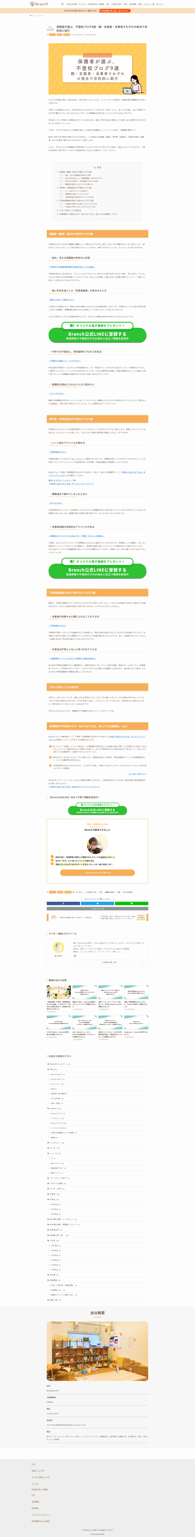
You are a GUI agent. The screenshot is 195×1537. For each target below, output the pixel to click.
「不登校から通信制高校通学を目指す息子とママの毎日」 (72, 266)
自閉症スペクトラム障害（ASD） (64, 1295)
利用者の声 (56, 1229)
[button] (63, 903)
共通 (54, 1089)
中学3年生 (56, 1214)
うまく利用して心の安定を (70, 210)
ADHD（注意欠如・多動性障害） (64, 1285)
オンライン (79, 892)
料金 (125, 4)
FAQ (107, 4)
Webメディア (57, 1163)
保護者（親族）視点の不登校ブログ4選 (75, 172)
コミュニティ (57, 1084)
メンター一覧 (149, 4)
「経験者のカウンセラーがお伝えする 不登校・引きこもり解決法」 (76, 536)
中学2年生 (56, 1209)
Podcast (55, 1108)
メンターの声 (57, 1188)
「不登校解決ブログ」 (58, 452)
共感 (118, 892)
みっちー (59, 955)
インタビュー (57, 1118)
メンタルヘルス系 (58, 1128)
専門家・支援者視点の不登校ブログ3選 (75, 187)
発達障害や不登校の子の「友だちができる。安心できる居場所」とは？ (88, 214)
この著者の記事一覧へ (109, 962)
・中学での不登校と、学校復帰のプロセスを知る (81, 181)
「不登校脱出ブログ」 (58, 625)
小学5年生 (56, 1265)
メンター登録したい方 (41, 1477)
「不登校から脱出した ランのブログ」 (65, 360)
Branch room (57, 1079)
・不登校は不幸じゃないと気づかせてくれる (79, 206)
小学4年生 (56, 1260)
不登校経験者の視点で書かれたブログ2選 (76, 200)
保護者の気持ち (109, 892)
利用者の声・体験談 (96, 4)
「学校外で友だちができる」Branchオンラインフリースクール (74, 786)
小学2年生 (56, 1250)
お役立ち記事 (71, 4)
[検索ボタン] (62, 4)
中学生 (54, 1199)
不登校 (59, 35)
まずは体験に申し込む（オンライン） (114, 10)
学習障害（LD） (58, 1290)
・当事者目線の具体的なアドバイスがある (79, 197)
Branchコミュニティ (60, 1064)
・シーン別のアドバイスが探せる (75, 191)
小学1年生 (56, 1245)
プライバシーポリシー (41, 1514)
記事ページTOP (38, 1470)
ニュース (52, 35)
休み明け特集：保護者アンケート (65, 1224)
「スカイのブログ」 (57, 393)
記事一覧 (66, 35)
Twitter (95, 1530)
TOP (33, 1464)
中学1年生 (56, 1204)
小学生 (54, 1240)
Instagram (103, 1530)
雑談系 (54, 1137)
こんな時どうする (91, 892)
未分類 (54, 1274)
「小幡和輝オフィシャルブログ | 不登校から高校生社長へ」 (73, 658)
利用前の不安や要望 (59, 1093)
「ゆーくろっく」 (77, 458)
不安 (100, 892)
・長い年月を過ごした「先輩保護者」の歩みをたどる (83, 178)
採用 (140, 4)
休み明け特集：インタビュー (63, 1219)
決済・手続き (57, 1103)
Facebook (87, 1530)
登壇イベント (57, 1173)
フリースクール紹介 (60, 1178)
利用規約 (35, 1508)
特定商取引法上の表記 (41, 1521)
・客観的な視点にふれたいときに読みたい (79, 184)
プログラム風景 (58, 1183)
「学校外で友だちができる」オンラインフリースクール (71, 483)
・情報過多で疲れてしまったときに (76, 194)
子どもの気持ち (127, 892)
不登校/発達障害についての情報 (64, 1132)
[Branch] (39, 4)
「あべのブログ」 (56, 503)
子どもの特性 (57, 1098)
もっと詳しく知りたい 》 (137, 774)
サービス (82, 4)
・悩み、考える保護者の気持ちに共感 (77, 175)
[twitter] (75, 955)
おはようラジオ (58, 1123)
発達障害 (55, 1280)
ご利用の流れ (116, 4)
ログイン (159, 4)
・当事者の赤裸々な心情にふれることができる (80, 204)
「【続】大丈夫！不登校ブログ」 (62, 299)
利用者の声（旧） (59, 1235)
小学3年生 (56, 1255)
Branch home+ (58, 1074)
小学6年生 (56, 1269)
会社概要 (132, 4)
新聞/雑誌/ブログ (58, 1168)
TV (53, 1158)
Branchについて (58, 1113)
